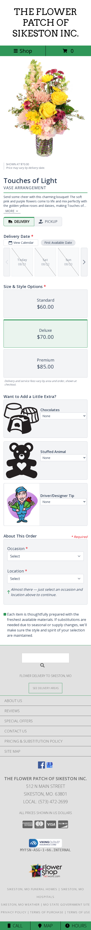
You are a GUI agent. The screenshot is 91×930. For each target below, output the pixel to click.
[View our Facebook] (41, 767)
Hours (78, 926)
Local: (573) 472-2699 (45, 802)
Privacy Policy (13, 912)
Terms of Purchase (46, 912)
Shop (26, 50)
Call (17, 926)
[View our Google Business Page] (49, 767)
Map (47, 926)
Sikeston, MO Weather (20, 904)
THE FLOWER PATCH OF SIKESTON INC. (45, 23)
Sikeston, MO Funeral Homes (32, 889)
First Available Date (58, 242)
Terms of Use (78, 912)
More (9, 211)
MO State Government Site (66, 904)
